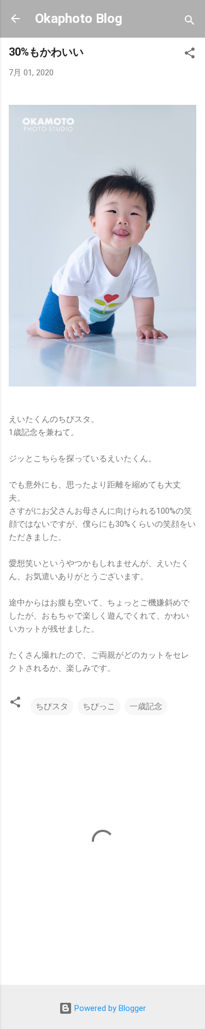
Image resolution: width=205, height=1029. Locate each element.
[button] (189, 54)
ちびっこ (99, 706)
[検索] (189, 22)
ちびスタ (52, 706)
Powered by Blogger (109, 1008)
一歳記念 (146, 706)
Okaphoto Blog (78, 18)
